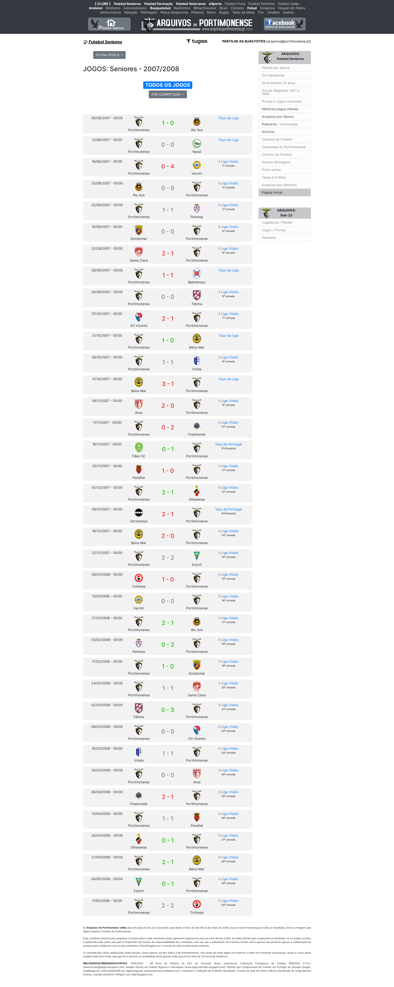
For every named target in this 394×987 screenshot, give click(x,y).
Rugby (224, 12)
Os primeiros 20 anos (278, 83)
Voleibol (273, 12)
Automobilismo (135, 8)
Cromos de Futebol (277, 154)
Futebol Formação (158, 4)
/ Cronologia (279, 124)
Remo (211, 12)
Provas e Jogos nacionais (282, 101)
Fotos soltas (271, 170)
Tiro (261, 12)
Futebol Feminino (262, 4)
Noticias (268, 132)
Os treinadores (273, 75)
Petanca (197, 12)
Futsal (252, 8)
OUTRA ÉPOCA (108, 55)
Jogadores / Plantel (277, 222)
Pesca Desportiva (174, 12)
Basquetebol (160, 8)
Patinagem (149, 12)
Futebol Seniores (127, 4)
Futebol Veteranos (191, 4)
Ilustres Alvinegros (276, 162)
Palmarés (269, 238)
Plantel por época (275, 68)
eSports (215, 4)
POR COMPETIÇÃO (166, 94)
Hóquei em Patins (291, 8)
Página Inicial (272, 192)
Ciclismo (237, 8)
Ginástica (267, 8)
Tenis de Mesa (243, 12)
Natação (130, 12)
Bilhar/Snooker (205, 8)
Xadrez (288, 12)
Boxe (223, 8)
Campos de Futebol (277, 139)
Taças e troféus (274, 177)
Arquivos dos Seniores (279, 185)
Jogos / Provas (273, 230)
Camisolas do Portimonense (284, 147)
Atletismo (113, 8)
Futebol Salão (288, 4)
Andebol (95, 8)
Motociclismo (110, 12)
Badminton (182, 8)
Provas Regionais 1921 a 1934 (280, 92)
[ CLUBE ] (103, 4)
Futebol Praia (235, 4)
